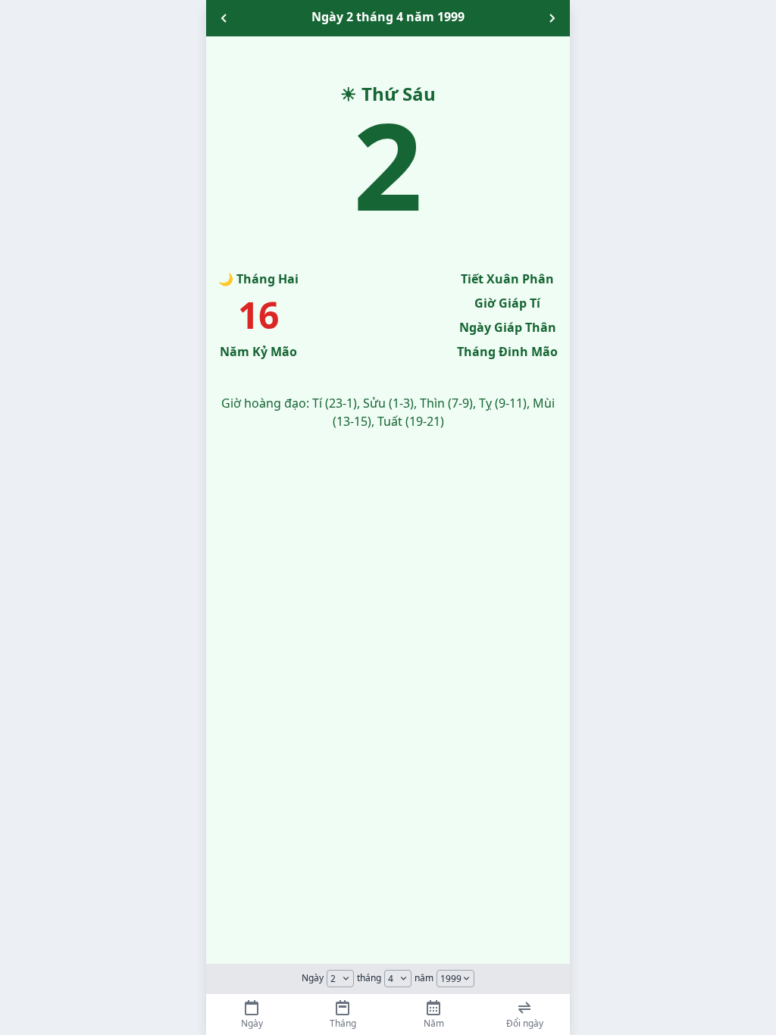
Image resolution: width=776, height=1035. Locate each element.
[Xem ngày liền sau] (552, 18)
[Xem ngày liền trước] (224, 18)
